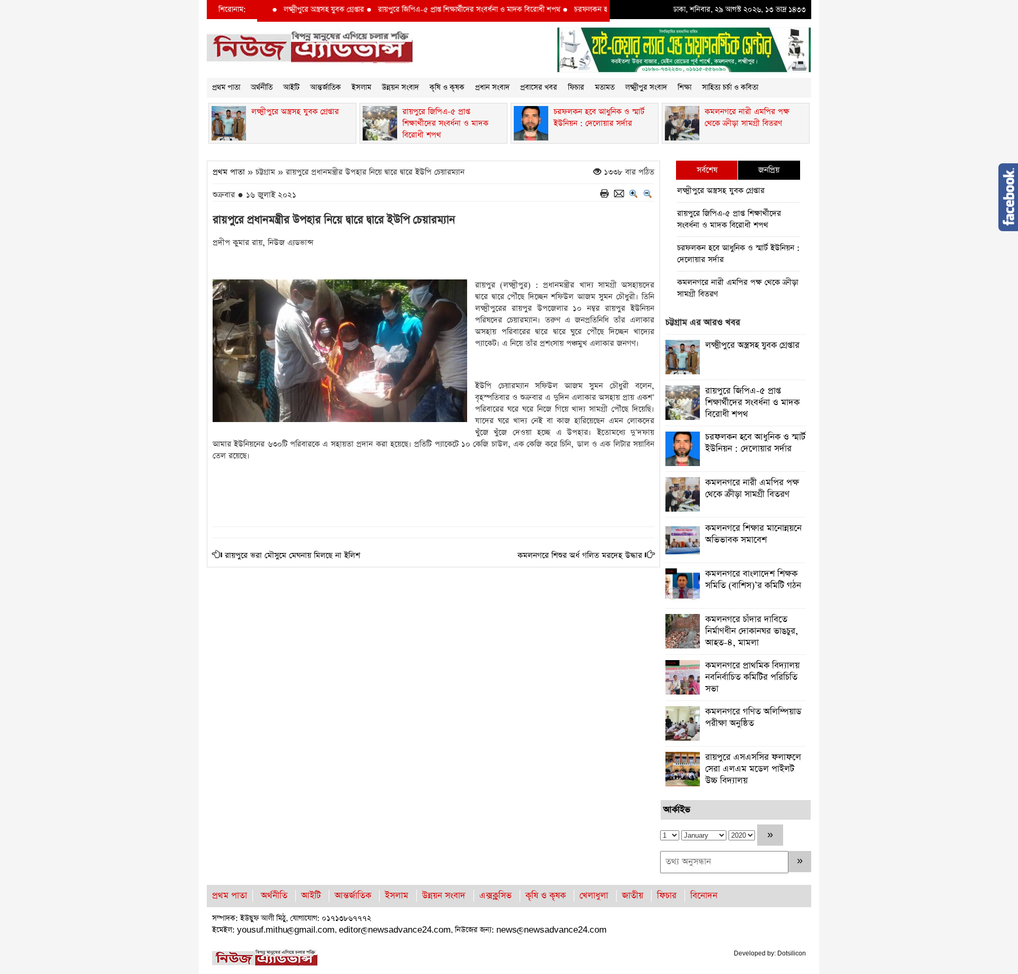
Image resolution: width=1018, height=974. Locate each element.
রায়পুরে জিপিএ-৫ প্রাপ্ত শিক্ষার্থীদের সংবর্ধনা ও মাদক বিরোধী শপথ (444, 9)
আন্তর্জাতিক (325, 87)
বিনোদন (703, 896)
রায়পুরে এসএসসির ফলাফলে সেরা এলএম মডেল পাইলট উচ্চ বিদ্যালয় (753, 769)
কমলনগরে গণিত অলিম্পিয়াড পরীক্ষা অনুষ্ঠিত (753, 718)
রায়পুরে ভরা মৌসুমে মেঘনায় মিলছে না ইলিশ (292, 555)
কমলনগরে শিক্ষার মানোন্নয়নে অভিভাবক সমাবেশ (753, 534)
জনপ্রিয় (768, 170)
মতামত (605, 87)
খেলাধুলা (594, 896)
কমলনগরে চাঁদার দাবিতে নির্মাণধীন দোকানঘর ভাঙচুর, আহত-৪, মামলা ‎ (751, 631)
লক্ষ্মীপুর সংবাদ (646, 87)
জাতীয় (632, 896)
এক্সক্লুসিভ (495, 896)
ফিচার (576, 87)
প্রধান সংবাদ (492, 87)
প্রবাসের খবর (538, 87)
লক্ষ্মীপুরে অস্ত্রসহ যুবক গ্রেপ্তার (299, 9)
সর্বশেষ (707, 170)
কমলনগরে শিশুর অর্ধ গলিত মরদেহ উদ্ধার (579, 555)
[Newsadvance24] (310, 47)
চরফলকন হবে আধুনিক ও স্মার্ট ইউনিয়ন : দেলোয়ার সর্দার (738, 253)
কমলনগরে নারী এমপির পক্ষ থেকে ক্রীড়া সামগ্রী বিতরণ (737, 288)
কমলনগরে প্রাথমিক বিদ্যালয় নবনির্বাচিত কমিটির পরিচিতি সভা (752, 677)
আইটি (291, 87)
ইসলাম (361, 87)
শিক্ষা (684, 87)
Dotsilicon (791, 953)
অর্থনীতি (262, 87)
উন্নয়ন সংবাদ (400, 87)
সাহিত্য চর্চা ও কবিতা (730, 87)
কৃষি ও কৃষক (446, 87)
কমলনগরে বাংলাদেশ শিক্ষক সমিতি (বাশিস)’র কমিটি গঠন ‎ (754, 580)
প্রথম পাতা (226, 87)
